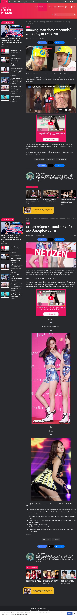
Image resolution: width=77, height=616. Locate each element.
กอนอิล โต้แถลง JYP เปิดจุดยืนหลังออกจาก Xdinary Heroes (16, 52)
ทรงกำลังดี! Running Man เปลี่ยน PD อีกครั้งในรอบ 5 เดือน (33, 200)
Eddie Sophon (30, 38)
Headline (51, 159)
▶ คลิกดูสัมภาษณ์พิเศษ (51, 140)
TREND (50, 7)
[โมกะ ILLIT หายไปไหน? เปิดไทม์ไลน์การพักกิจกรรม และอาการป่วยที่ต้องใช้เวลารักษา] (5, 80)
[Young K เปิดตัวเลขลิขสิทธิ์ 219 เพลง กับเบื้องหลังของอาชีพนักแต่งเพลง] (5, 98)
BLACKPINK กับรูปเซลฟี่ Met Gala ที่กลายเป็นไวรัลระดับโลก (49, 200)
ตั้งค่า (29, 614)
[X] (40, 181)
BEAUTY (61, 7)
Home (29, 21)
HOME (36, 7)
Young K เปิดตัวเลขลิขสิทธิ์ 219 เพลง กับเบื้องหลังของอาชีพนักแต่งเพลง (16, 98)
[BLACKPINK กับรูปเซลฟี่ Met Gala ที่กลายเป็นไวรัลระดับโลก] (51, 194)
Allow (69, 613)
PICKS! (68, 7)
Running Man (62, 159)
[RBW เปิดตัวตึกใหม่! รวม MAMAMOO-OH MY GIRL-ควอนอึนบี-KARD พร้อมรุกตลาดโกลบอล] (5, 60)
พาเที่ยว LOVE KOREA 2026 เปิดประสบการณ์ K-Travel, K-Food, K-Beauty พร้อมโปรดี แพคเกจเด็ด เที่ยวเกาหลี (11, 42)
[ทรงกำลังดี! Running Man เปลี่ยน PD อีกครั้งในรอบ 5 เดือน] (33, 194)
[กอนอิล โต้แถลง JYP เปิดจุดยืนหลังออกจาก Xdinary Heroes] (5, 52)
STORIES (42, 7)
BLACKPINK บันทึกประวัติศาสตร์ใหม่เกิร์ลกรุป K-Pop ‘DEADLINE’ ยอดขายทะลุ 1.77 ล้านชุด (68, 201)
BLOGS (55, 7)
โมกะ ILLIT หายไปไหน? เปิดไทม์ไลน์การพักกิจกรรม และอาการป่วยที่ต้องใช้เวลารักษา (16, 80)
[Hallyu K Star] (6, 10)
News (36, 21)
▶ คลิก (47, 211)
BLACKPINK (40, 159)
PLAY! (73, 7)
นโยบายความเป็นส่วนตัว (55, 612)
